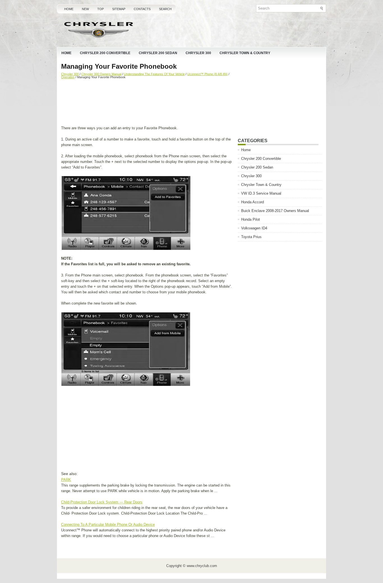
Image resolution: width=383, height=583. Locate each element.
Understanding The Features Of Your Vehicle (154, 74)
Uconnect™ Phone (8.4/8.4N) (207, 74)
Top (100, 9)
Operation (68, 77)
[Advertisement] (147, 103)
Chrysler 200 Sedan (158, 53)
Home (68, 9)
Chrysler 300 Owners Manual (101, 74)
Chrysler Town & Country (245, 53)
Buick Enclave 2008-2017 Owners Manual (275, 211)
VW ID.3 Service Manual (261, 193)
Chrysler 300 (198, 53)
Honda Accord (252, 202)
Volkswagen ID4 (254, 228)
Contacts (142, 9)
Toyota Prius (251, 237)
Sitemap (118, 9)
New (85, 9)
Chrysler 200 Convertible (105, 53)
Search (165, 9)
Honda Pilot (250, 219)
